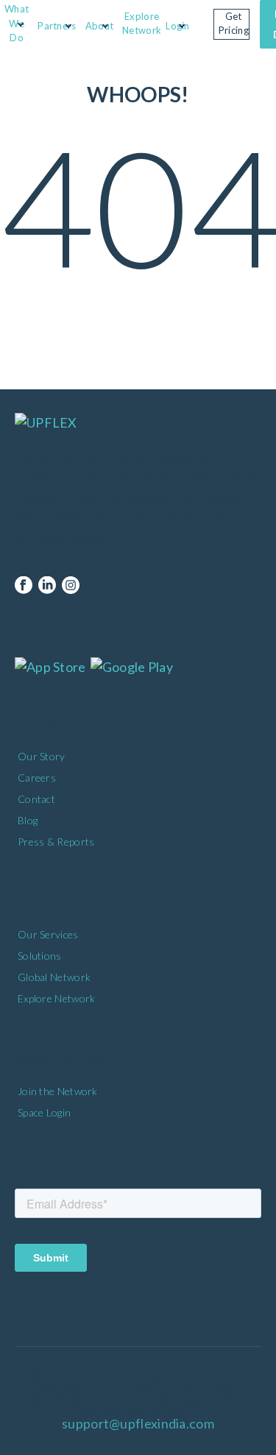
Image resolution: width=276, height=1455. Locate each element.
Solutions (40, 955)
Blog (28, 820)
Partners (57, 26)
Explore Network (141, 23)
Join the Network (58, 1091)
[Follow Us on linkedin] (47, 585)
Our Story (42, 756)
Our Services (48, 934)
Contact (36, 799)
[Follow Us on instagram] (70, 585)
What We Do (16, 23)
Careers (37, 777)
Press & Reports (56, 841)
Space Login (44, 1112)
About (99, 26)
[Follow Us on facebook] (23, 585)
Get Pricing (234, 23)
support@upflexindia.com (138, 1423)
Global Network (54, 977)
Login (178, 26)
